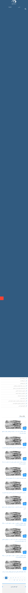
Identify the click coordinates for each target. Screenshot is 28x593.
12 (17, 580)
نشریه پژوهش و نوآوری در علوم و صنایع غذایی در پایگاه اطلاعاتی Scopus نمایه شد (14, 524)
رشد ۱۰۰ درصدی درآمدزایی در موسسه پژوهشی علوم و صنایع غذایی (14, 508)
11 (19, 580)
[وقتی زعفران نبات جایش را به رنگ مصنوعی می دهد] (14, 471)
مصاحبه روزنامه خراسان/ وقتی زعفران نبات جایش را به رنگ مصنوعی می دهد (14, 463)
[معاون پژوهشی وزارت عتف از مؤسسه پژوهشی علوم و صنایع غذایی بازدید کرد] (14, 425)
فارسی (19, 7)
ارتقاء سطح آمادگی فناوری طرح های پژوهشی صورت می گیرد (14, 572)
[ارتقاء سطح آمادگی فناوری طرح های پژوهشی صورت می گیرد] (14, 565)
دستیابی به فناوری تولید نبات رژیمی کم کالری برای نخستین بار (14, 447)
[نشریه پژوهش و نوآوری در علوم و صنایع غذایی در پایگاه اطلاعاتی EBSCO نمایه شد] (14, 549)
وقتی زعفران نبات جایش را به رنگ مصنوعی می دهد (16, 478)
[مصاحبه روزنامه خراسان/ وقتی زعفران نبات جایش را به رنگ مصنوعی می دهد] (14, 455)
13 (14, 580)
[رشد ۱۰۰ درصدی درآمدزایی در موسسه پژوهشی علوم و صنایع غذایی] (14, 500)
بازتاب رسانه (22, 416)
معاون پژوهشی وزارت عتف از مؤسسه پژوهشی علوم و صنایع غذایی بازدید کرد (14, 432)
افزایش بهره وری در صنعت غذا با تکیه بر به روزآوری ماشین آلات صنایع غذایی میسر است (14, 540)
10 (22, 580)
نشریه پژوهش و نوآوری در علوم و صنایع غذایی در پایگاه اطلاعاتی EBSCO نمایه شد (14, 556)
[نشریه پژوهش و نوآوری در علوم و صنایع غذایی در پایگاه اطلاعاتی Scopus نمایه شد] (14, 516)
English (10, 7)
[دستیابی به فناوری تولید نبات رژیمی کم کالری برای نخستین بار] (14, 441)
